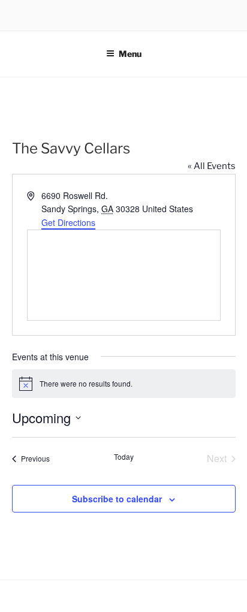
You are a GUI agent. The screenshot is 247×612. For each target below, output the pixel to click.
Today (124, 457)
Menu (130, 54)
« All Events (212, 166)
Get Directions (68, 222)
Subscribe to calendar (117, 499)
